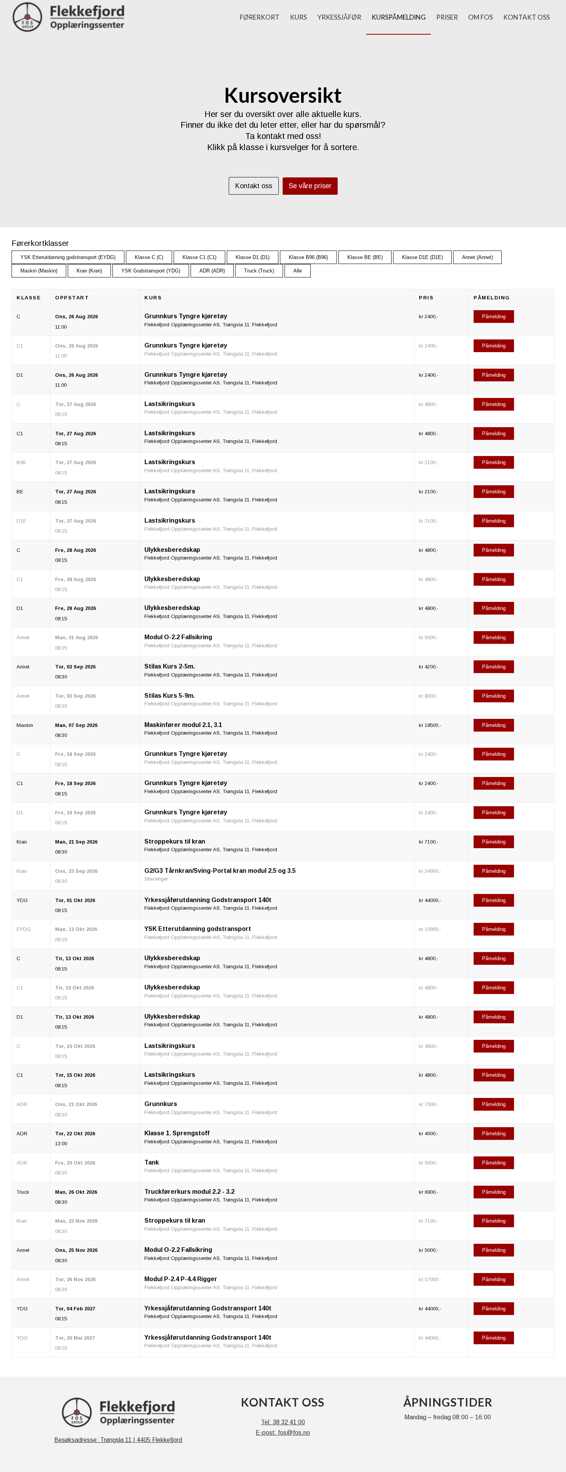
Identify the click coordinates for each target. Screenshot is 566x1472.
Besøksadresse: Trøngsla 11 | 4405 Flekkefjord (118, 1440)
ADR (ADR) (212, 271)
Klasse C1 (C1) (199, 257)
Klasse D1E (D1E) (422, 257)
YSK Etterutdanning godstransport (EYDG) (68, 257)
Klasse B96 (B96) (308, 257)
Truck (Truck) (259, 271)
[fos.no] (68, 17)
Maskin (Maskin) (38, 271)
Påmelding (494, 316)
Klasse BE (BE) (365, 257)
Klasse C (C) (149, 257)
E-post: (267, 1432)
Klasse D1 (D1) (253, 257)
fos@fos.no (294, 1432)
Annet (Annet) (477, 257)
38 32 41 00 (289, 1422)
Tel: (267, 1422)
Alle (297, 271)
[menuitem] (260, 17)
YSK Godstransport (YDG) (150, 271)
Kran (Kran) (89, 271)
